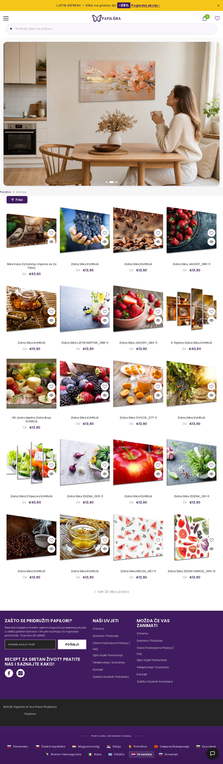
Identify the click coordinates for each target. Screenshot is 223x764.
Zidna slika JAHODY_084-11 (138, 343)
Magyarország (86, 746)
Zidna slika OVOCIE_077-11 (138, 418)
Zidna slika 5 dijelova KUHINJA (31, 496)
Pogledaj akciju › (145, 5)
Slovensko (17, 746)
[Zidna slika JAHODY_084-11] (138, 309)
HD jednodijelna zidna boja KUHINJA (31, 419)
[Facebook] (9, 673)
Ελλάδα (116, 754)
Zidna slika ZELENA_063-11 (85, 496)
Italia (94, 754)
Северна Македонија (171, 746)
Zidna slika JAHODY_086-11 (191, 264)
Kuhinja (21, 192)
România (137, 746)
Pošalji (72, 644)
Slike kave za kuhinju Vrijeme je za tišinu (31, 266)
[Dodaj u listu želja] (51, 233)
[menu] (5, 18)
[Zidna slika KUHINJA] (85, 230)
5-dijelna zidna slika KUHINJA (191, 343)
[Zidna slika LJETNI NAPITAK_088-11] (85, 309)
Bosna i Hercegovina (63, 754)
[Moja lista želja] (217, 18)
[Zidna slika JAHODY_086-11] (191, 230)
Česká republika (50, 746)
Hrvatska (141, 754)
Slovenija (168, 754)
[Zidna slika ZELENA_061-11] (191, 462)
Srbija (114, 746)
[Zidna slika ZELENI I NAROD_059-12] (191, 537)
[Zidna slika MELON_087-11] (138, 537)
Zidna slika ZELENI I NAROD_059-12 (191, 571)
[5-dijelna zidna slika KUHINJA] (191, 309)
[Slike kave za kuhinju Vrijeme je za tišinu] (31, 230)
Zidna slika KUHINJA (85, 264)
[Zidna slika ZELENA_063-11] (85, 462)
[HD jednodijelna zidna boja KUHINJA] (31, 384)
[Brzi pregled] (51, 242)
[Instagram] (20, 673)
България (206, 746)
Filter (19, 199)
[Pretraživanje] (10, 29)
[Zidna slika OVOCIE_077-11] (138, 384)
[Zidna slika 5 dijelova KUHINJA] (31, 462)
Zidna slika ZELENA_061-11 (191, 496)
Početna (5, 192)
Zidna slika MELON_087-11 (138, 571)
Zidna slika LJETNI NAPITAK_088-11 (84, 343)
